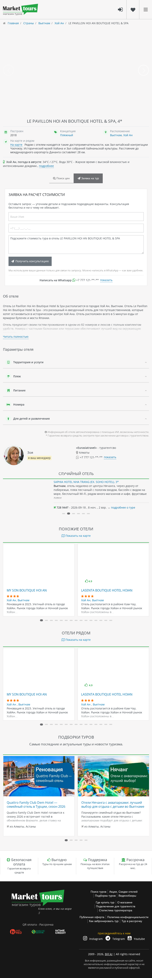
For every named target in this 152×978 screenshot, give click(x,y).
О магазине (124, 902)
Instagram (95, 939)
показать (106, 280)
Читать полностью (15, 336)
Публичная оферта (92, 917)
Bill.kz (109, 954)
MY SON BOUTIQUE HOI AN (27, 590)
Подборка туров (105, 895)
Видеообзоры (127, 895)
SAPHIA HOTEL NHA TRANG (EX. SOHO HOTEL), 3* (86, 482)
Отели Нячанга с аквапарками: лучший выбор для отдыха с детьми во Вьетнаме (112, 804)
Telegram (118, 939)
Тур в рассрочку (132, 921)
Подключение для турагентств (115, 906)
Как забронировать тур (104, 921)
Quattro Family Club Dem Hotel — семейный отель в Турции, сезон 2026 (36, 804)
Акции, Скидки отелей (123, 891)
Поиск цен (63, 178)
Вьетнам (116, 135)
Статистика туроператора (115, 910)
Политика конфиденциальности (127, 917)
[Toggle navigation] (145, 9)
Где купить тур (105, 902)
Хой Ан (128, 135)
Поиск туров (98, 891)
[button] (63, 513)
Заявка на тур (89, 178)
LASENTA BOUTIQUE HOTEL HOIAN (106, 590)
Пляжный (66, 135)
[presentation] (8, 70)
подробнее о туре (123, 507)
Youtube (139, 939)
